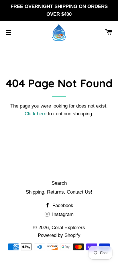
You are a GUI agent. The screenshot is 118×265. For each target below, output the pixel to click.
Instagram (62, 214)
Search (59, 183)
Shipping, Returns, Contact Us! (59, 192)
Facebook (62, 205)
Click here (35, 113)
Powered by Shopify (59, 235)
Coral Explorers (68, 227)
